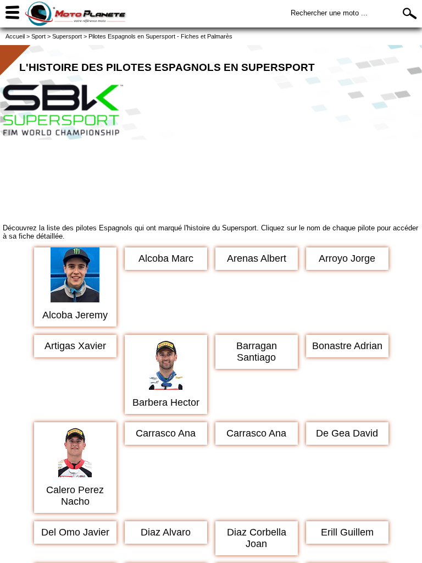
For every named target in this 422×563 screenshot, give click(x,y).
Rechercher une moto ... (329, 13)
